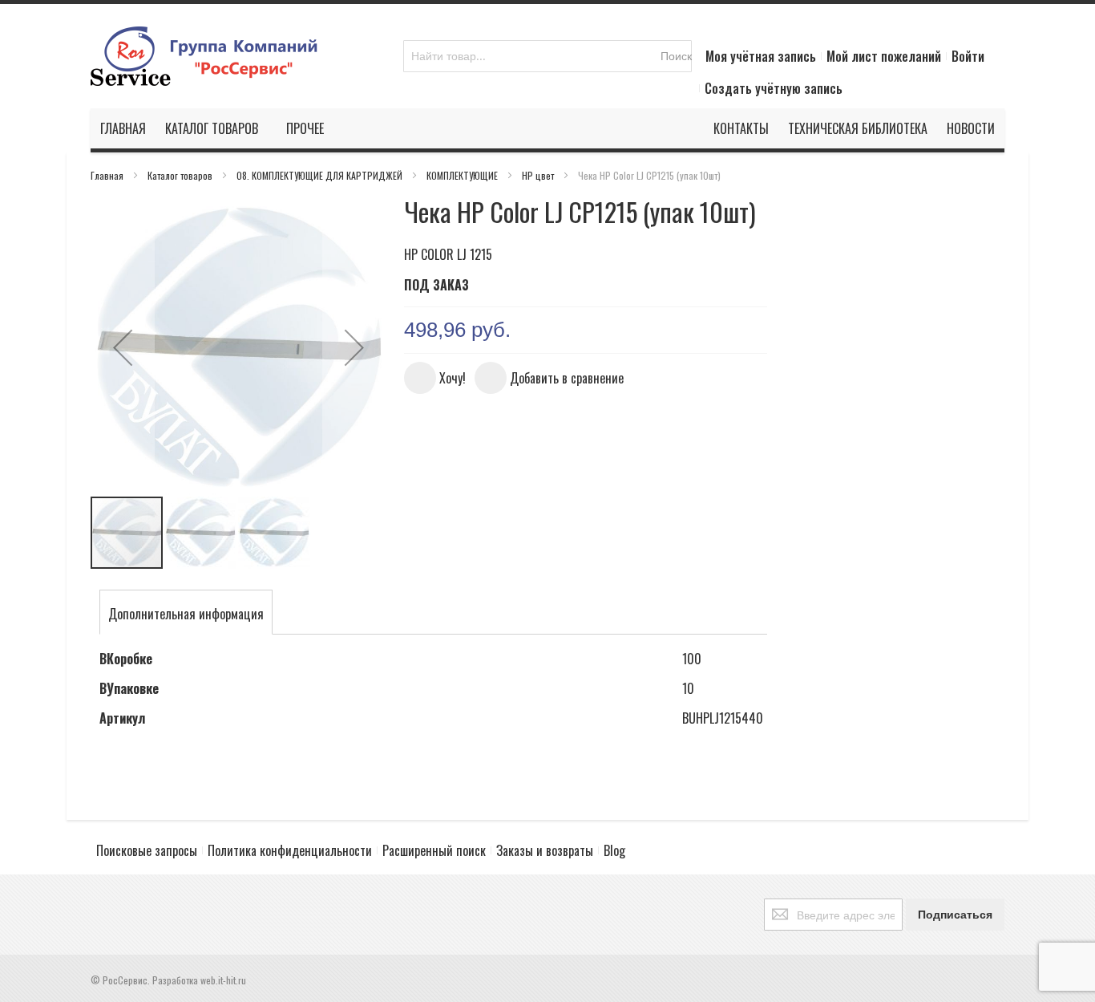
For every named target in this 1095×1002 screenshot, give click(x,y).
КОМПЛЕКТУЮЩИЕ (463, 175)
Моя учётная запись (760, 56)
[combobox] (547, 56)
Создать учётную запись (773, 88)
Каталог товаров (181, 175)
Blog (614, 850)
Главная (108, 175)
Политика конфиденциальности (290, 850)
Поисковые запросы (146, 850)
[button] (123, 347)
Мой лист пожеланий (883, 56)
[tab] (186, 614)
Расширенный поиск (434, 850)
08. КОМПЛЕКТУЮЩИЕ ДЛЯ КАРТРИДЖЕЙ (320, 175)
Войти (968, 56)
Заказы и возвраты (544, 850)
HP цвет (539, 175)
